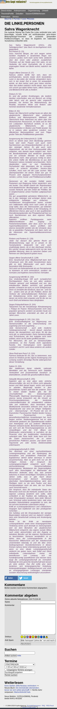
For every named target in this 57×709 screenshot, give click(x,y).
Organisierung (34, 11)
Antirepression (20, 11)
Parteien (17, 19)
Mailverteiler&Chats (22, 692)
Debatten (19, 14)
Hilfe (19, 656)
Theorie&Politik (7, 14)
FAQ (43, 705)
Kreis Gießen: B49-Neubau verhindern (20, 686)
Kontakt (30, 705)
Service (15, 17)
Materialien (5, 17)
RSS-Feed (50, 705)
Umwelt (45, 11)
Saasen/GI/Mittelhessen (35, 14)
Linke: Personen (28, 19)
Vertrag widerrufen (29, 708)
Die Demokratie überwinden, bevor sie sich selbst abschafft (22, 689)
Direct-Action (6, 11)
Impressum (37, 705)
